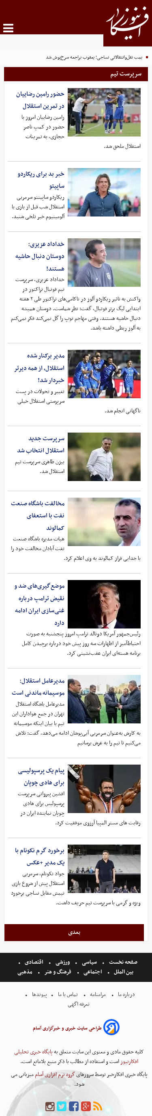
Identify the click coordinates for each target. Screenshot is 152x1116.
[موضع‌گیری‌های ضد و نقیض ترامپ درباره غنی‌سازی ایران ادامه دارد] (104, 604)
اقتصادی (34, 962)
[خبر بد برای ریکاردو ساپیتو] (104, 192)
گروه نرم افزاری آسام (54, 1074)
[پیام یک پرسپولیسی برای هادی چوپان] (104, 789)
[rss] (97, 1107)
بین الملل (124, 972)
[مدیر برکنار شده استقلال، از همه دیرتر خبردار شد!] (104, 374)
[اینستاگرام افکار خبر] (49, 1107)
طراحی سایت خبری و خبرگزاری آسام (67, 1028)
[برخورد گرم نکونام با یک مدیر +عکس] (104, 869)
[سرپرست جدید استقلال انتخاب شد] (104, 457)
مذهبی (25, 972)
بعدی (74, 932)
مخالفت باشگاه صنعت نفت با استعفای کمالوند (37, 516)
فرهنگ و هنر (58, 972)
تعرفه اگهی (79, 1004)
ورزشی (62, 962)
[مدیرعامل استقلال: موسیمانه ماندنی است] (104, 699)
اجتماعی (92, 972)
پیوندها (39, 994)
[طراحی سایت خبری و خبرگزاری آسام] (111, 1028)
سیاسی (89, 962)
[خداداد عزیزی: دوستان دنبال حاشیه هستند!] (104, 262)
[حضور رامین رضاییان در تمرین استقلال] (104, 112)
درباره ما (126, 994)
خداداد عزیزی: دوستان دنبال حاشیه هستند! (39, 256)
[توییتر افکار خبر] (61, 1107)
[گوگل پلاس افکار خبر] (86, 1107)
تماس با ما (68, 994)
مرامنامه (98, 994)
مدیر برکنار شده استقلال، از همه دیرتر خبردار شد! (39, 368)
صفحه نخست (122, 962)
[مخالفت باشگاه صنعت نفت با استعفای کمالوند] (104, 522)
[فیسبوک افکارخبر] (74, 1107)
